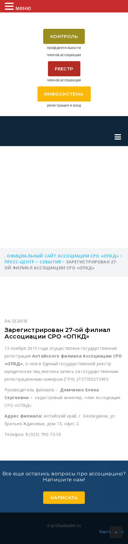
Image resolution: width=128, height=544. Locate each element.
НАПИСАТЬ (64, 497)
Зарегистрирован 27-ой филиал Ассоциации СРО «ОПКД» (57, 333)
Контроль (64, 36)
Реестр (64, 69)
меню (23, 7)
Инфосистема (63, 94)
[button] (10, 6)
